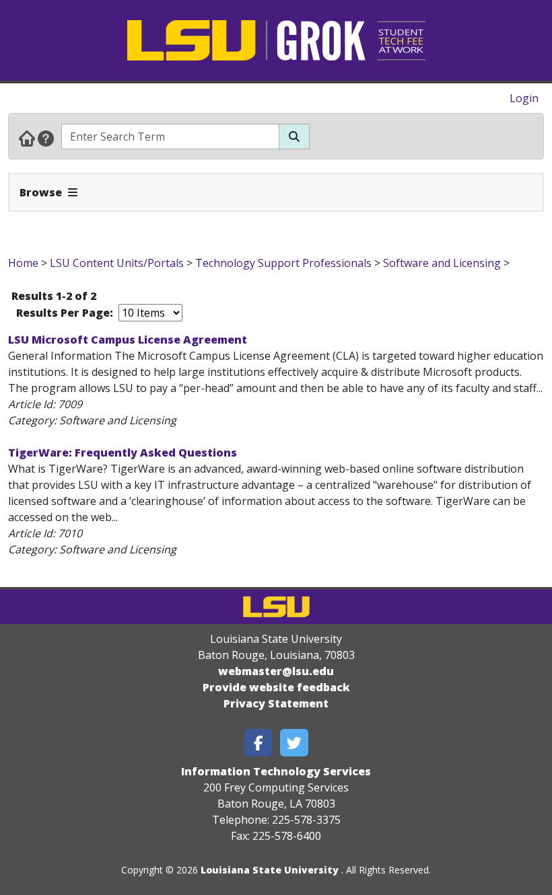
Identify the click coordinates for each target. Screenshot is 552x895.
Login (524, 98)
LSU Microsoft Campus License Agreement (127, 339)
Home (23, 263)
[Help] (46, 137)
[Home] (27, 137)
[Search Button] (294, 136)
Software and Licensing (442, 263)
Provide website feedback (276, 687)
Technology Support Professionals (283, 263)
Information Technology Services (276, 771)
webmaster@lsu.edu (276, 671)
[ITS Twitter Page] (294, 742)
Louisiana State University (270, 869)
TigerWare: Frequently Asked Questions (122, 452)
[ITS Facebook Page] (258, 742)
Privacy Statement (276, 703)
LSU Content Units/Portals (117, 263)
